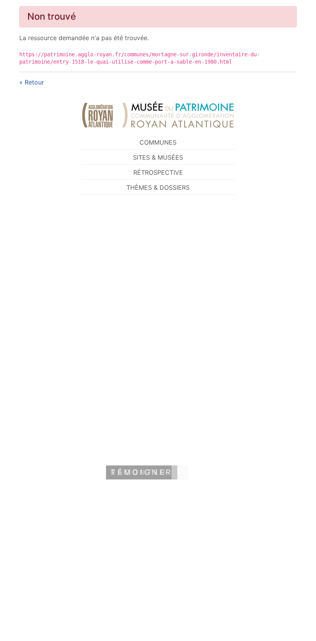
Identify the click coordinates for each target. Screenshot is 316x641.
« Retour (31, 82)
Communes (158, 142)
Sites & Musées (158, 157)
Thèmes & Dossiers (158, 187)
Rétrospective (158, 172)
